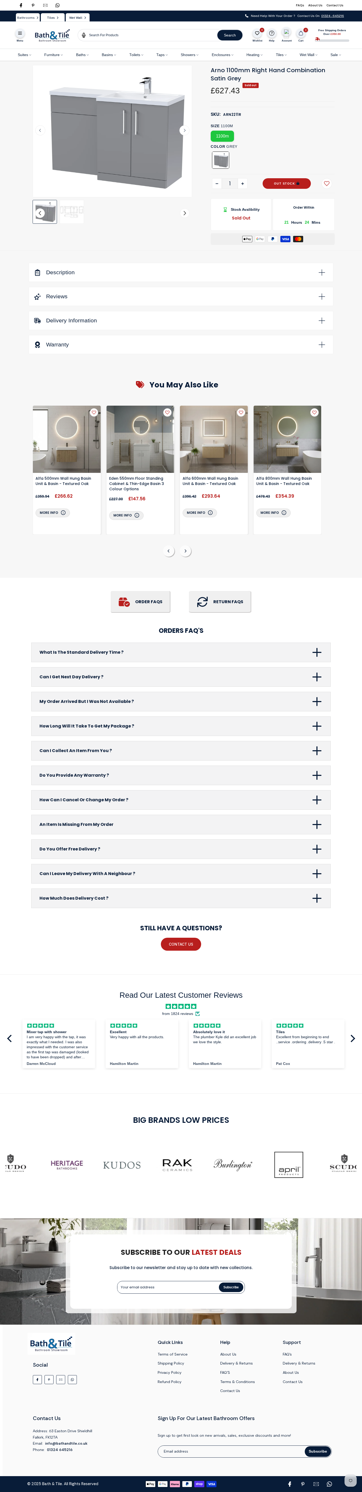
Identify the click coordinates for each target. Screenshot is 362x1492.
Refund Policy (170, 1381)
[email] (45, 5)
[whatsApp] (57, 5)
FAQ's (287, 1354)
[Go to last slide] (40, 130)
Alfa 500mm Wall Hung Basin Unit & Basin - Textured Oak (63, 481)
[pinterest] (33, 5)
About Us (315, 5)
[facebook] (21, 5)
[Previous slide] (168, 551)
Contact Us (334, 5)
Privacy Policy (170, 1372)
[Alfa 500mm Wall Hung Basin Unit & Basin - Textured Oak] (67, 440)
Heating (252, 55)
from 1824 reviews (177, 1014)
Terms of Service (173, 1354)
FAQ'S (225, 1372)
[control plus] (243, 183)
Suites (23, 55)
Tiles (280, 55)
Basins (107, 55)
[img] (181, 1006)
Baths (81, 55)
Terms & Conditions (237, 1381)
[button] (45, 212)
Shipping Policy (171, 1363)
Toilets (134, 55)
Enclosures (221, 55)
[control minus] (217, 183)
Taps (160, 55)
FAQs (300, 5)
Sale (334, 55)
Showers (188, 55)
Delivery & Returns (236, 1363)
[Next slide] (184, 130)
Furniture (52, 55)
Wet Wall (307, 55)
